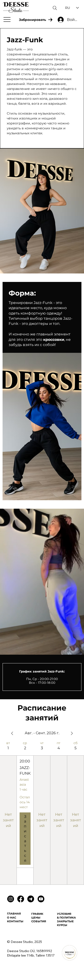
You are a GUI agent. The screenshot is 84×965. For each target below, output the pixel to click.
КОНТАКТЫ (15, 921)
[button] (76, 649)
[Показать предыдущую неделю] (12, 733)
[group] (25, 813)
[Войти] (56, 19)
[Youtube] (41, 899)
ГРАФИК (37, 913)
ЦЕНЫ (35, 917)
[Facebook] (20, 899)
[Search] (55, 8)
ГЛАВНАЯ (14, 913)
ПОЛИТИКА (68, 917)
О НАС (11, 917)
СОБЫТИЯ (38, 921)
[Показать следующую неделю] (72, 733)
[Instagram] (10, 899)
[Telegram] (30, 899)
